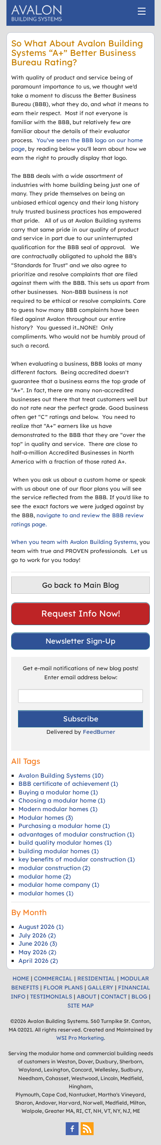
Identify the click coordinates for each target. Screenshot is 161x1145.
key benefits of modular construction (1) (76, 859)
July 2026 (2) (37, 935)
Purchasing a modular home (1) (64, 826)
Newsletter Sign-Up (80, 640)
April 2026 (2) (38, 961)
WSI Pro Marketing (80, 1038)
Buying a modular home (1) (58, 792)
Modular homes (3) (45, 817)
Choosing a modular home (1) (61, 800)
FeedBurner (99, 731)
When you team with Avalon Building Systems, (74, 541)
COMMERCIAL (53, 978)
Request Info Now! (80, 613)
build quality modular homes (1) (65, 842)
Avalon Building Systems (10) (60, 775)
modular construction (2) (54, 868)
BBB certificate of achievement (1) (68, 784)
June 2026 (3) (37, 943)
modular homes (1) (45, 893)
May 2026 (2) (37, 952)
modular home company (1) (58, 885)
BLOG (139, 996)
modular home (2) (44, 876)
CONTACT (114, 996)
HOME (20, 978)
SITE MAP (80, 1005)
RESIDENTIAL (96, 978)
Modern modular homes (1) (57, 809)
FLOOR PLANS (63, 987)
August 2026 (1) (41, 927)
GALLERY (100, 987)
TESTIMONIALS (51, 996)
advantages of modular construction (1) (76, 834)
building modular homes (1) (58, 851)
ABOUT (86, 996)
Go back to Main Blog (80, 584)
